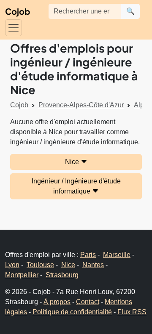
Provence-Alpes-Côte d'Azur (81, 105)
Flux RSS (132, 311)
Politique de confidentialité (72, 311)
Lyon (12, 264)
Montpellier (21, 274)
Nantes (93, 264)
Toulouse (40, 264)
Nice (73, 161)
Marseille (116, 254)
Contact (87, 301)
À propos (57, 301)
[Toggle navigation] (13, 27)
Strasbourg (62, 274)
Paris (88, 254)
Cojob (17, 11)
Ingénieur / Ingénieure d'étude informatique (76, 186)
